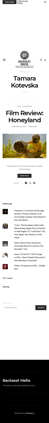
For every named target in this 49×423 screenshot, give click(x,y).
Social (6, 287)
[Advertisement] (24, 29)
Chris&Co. (29, 413)
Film (19, 106)
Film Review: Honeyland (24, 116)
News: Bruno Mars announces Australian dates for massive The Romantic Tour (28, 245)
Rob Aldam (32, 126)
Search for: (7, 303)
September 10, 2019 (19, 126)
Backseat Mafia (16, 380)
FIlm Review (27, 106)
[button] (45, 60)
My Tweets (8, 278)
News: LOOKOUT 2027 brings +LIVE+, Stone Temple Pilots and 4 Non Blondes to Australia (29, 257)
